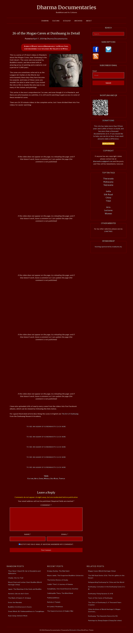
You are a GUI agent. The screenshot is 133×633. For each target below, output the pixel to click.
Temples (62, 478)
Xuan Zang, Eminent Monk (17, 616)
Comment (46, 505)
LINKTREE (108, 231)
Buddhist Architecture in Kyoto (20, 607)
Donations (108, 120)
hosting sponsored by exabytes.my (108, 247)
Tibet (108, 201)
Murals (47, 478)
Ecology (67, 21)
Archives (78, 21)
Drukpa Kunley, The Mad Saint (58, 571)
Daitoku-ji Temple (53, 602)
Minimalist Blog (75, 630)
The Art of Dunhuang (70, 414)
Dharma (45, 21)
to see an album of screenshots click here (46, 426)
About (89, 21)
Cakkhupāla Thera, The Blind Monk (60, 593)
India (108, 191)
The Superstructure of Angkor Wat (60, 611)
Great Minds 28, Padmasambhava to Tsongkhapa (26, 611)
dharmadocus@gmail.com (103, 161)
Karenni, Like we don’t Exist (18, 593)
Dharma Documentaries (66, 7)
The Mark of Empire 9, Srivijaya (19, 598)
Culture (56, 21)
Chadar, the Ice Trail (15, 578)
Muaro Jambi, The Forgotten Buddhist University (65, 575)
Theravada (108, 178)
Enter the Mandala (15, 602)
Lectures (108, 210)
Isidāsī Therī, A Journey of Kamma (60, 584)
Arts (36, 478)
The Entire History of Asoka (57, 580)
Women (108, 213)
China (41, 478)
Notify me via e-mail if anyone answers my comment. (47, 544)
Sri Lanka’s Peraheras (55, 606)
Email (64, 534)
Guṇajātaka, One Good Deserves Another (62, 589)
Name (27, 534)
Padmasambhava (53, 598)
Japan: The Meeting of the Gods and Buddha (24, 589)
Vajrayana (108, 185)
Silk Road (54, 478)
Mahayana (108, 182)
